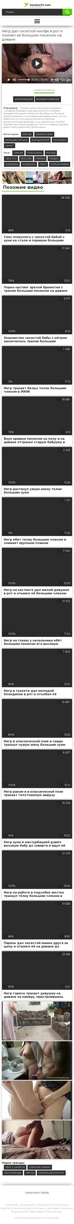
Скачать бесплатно (51, 1173)
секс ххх (26, 158)
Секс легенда (12, 1173)
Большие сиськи (17, 140)
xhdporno (12, 164)
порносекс (34, 153)
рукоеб (50, 153)
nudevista (28, 164)
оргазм (18, 153)
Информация (24, 99)
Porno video (52, 1217)
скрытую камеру (39, 1167)
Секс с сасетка (15, 1167)
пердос (54, 158)
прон (43, 164)
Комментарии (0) (47, 99)
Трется (30, 1173)
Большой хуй (40, 140)
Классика (59, 140)
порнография (60, 164)
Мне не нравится (28, 91)
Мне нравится (20, 91)
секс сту (11, 158)
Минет (10, 145)
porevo (40, 158)
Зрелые (27, 134)
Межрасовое (44, 134)
